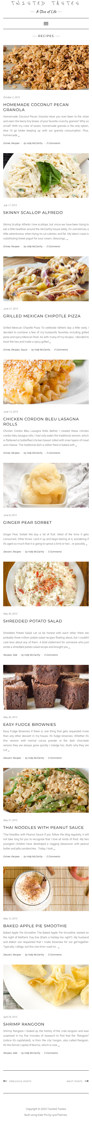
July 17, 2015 (10, 205)
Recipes (15, 143)
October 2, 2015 (11, 97)
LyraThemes (59, 1114)
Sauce (24, 349)
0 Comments (53, 143)
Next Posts (75, 1081)
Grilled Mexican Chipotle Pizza (42, 316)
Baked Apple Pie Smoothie (35, 926)
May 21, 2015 (10, 820)
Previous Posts (20, 1081)
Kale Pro (43, 1114)
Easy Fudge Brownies (29, 724)
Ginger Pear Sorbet (27, 522)
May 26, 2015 (10, 717)
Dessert (7, 551)
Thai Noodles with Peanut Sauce (43, 827)
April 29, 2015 (10, 1017)
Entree (6, 143)
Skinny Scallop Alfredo (33, 212)
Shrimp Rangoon (24, 1024)
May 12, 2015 (10, 918)
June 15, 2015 (10, 411)
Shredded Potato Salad (32, 621)
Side (15, 655)
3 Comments (51, 655)
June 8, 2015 (9, 515)
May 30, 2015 (10, 613)
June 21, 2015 (10, 308)
